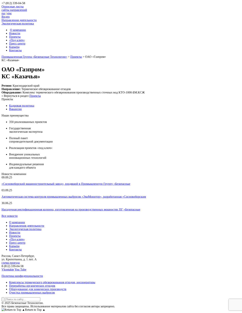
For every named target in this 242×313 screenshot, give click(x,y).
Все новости (10, 215)
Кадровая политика (21, 105)
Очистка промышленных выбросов (32, 292)
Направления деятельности (19, 20)
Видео (6, 16)
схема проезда (11, 262)
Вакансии (15, 109)
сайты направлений (14, 10)
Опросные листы (13, 6)
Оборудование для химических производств (37, 289)
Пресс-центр (17, 43)
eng (9, 13)
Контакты (15, 50)
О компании (18, 30)
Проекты (15, 36)
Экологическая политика (18, 23)
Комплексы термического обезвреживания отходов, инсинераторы (52, 282)
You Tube (20, 269)
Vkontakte (8, 269)
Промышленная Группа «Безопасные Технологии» (34, 56)
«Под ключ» (17, 40)
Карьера (14, 47)
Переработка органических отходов (32, 285)
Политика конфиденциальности (22, 276)
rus (3, 13)
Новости (14, 33)
